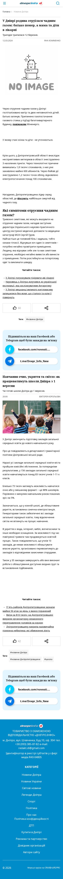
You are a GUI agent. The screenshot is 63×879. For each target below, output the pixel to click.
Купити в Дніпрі (31, 832)
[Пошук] (58, 3)
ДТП (31, 825)
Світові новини (31, 788)
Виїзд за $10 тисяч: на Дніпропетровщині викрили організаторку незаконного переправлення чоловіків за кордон (28, 618)
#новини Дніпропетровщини (25, 659)
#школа (48, 659)
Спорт (31, 801)
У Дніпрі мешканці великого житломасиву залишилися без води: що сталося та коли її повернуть (28, 293)
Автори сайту (31, 852)
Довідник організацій (31, 845)
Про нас (31, 815)
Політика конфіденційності (31, 819)
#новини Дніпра (34, 319)
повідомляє (19, 124)
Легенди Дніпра (31, 795)
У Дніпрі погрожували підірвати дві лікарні (30, 277)
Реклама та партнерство (31, 839)
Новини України (31, 781)
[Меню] (4, 3)
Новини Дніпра (31, 775)
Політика (31, 808)
